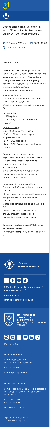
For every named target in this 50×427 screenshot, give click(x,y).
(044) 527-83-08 (12, 402)
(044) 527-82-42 (12, 367)
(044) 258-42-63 (12, 399)
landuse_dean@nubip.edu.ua (18, 299)
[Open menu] (44, 16)
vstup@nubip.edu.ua (14, 407)
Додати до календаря (17, 47)
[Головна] (6, 6)
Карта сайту (11, 344)
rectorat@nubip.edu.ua (15, 372)
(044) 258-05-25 (12, 295)
